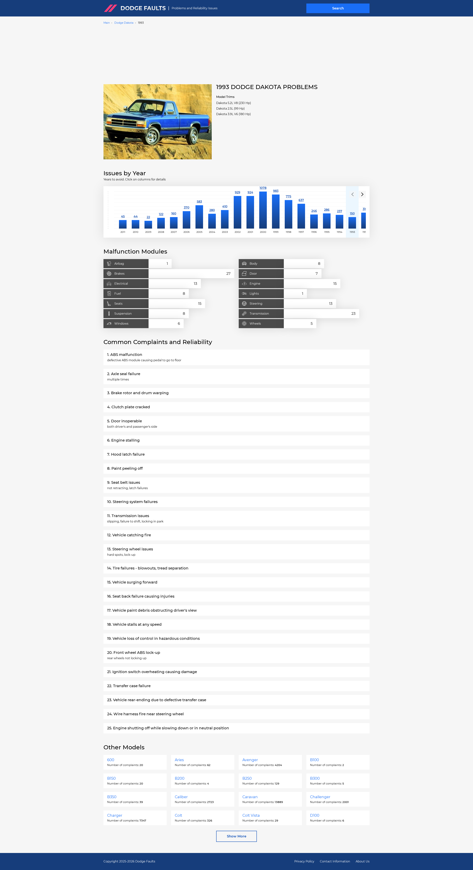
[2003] (225, 210)
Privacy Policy (304, 861)
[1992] (365, 210)
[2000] (263, 210)
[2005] (199, 210)
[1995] (327, 210)
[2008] (161, 210)
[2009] (148, 210)
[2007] (174, 210)
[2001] (250, 210)
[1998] (288, 210)
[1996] (314, 210)
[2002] (237, 210)
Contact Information (335, 861)
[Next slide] (362, 194)
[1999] (276, 210)
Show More (236, 836)
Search (338, 8)
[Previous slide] (352, 194)
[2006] (186, 210)
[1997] (301, 210)
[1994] (339, 210)
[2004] (212, 210)
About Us (363, 861)
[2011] (123, 210)
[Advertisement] (236, 53)
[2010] (135, 210)
